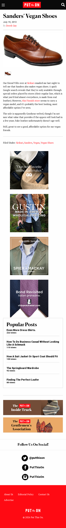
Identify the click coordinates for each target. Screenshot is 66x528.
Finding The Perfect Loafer (23, 379)
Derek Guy (11, 25)
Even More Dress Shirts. (21, 330)
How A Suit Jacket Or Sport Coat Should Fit (32, 356)
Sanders (28, 142)
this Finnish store (31, 100)
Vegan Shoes (47, 142)
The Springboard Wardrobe (23, 368)
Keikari (30, 83)
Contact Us (43, 494)
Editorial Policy (25, 494)
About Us (8, 494)
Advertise (9, 500)
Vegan (36, 142)
